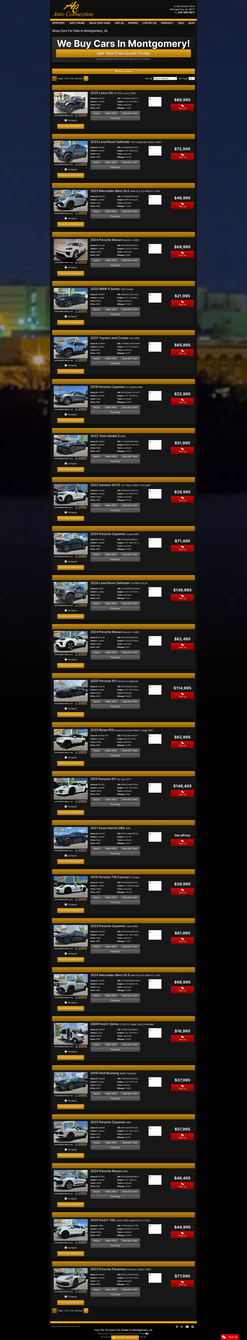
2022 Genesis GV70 (120, 485)
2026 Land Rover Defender (118, 583)
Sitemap (127, 1333)
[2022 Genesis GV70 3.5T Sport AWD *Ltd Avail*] (70, 496)
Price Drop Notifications (70, 126)
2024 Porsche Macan (114, 240)
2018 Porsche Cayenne (116, 387)
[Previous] (54, 78)
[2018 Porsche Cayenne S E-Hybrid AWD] (70, 398)
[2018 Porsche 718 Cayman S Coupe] (70, 888)
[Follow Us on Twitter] (182, 1327)
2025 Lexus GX (113, 93)
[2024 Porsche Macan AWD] (70, 1182)
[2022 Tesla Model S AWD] (70, 447)
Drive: (93, 108)
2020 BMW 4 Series (111, 289)
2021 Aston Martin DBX (110, 828)
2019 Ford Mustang (113, 1073)
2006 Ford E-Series (122, 1024)
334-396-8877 (186, 12)
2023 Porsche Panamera (120, 1269)
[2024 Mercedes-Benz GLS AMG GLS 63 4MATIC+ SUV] (70, 986)
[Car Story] (162, 788)
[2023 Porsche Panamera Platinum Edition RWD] (70, 1280)
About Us (60, 1326)
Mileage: (121, 108)
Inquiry (96, 113)
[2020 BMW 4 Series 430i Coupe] (70, 300)
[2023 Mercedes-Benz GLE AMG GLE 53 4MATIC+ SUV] (70, 202)
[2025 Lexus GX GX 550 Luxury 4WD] (70, 104)
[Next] (86, 78)
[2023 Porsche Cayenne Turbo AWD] (70, 937)
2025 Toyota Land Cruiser (114, 338)
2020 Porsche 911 (114, 681)
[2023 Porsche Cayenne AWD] (70, 1133)
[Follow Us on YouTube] (187, 1327)
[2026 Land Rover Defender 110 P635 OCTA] (70, 594)
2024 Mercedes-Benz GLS (125, 975)
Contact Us (67, 1326)
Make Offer (111, 113)
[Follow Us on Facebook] (177, 1327)
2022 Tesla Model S (108, 436)
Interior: (94, 101)
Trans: (120, 105)
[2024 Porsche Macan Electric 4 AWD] (70, 251)
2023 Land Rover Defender (125, 142)
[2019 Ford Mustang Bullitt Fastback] (70, 1084)
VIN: (119, 98)
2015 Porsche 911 (110, 779)
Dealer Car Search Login (105, 1333)
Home (54, 1326)
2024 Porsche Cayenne (114, 534)
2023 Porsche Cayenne (114, 926)
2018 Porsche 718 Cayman (114, 877)
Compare (72, 120)
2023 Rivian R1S (121, 730)
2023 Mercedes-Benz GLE (125, 191)
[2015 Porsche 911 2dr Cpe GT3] (70, 790)
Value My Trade (129, 113)
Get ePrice (182, 835)
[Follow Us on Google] (192, 1327)
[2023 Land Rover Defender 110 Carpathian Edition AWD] (70, 153)
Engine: (120, 101)
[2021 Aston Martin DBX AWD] (70, 839)
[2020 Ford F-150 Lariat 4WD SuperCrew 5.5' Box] (70, 1231)
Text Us (182, 108)
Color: (93, 105)
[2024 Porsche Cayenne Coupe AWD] (70, 545)
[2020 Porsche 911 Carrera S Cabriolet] (70, 692)
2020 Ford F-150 (120, 1220)
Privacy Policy (76, 1326)
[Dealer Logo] (72, 9)
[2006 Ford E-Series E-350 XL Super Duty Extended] (70, 1035)
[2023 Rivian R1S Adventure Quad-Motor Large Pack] (70, 741)
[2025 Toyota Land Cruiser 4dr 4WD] (70, 349)
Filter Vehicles (124, 71)
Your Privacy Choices (138, 1333)
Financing (115, 118)
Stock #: (94, 98)
